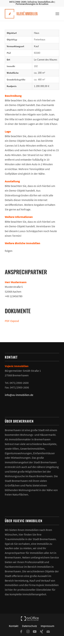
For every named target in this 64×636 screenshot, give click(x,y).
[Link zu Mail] (48, 631)
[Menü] (57, 13)
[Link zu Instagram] (28, 631)
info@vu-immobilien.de (41, 1)
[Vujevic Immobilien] (26, 14)
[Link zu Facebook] (21, 631)
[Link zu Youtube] (34, 631)
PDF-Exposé (12, 321)
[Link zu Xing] (41, 631)
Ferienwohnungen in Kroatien (32, 4)
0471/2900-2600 (17, 1)
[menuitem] (57, 13)
